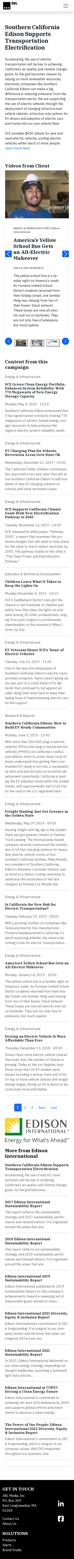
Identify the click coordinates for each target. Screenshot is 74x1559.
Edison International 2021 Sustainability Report (27, 1353)
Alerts (7, 1545)
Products (9, 1540)
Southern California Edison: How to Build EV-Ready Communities (35, 725)
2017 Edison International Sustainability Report (27, 1204)
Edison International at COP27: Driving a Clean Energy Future (31, 1390)
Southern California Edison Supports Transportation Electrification (37, 1167)
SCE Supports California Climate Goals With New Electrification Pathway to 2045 (33, 513)
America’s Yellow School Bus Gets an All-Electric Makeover (34, 249)
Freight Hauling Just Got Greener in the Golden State (36, 813)
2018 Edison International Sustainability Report (27, 1241)
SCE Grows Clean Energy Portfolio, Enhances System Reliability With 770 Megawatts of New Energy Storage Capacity (35, 390)
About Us (9, 1524)
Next (43, 1107)
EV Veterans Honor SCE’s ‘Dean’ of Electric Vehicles (34, 652)
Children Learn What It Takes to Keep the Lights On (33, 584)
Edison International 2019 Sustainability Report (27, 1278)
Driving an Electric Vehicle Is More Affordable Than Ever (35, 1038)
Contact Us (10, 1519)
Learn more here (17, 148)
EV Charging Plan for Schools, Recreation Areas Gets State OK (32, 453)
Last (55, 1107)
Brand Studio (12, 1550)
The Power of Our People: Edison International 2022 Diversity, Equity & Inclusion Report (36, 1429)
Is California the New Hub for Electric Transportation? (30, 906)
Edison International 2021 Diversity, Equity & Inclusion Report (36, 1315)
